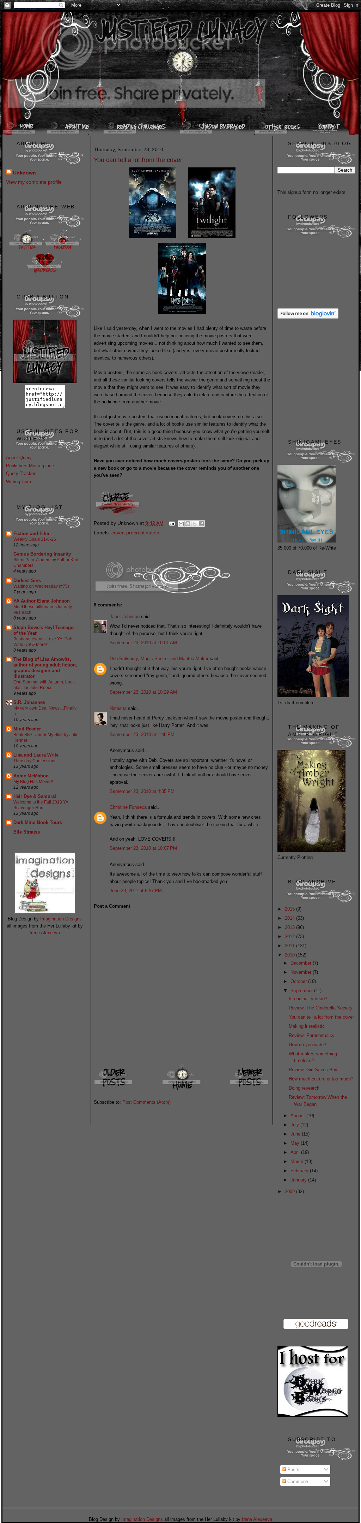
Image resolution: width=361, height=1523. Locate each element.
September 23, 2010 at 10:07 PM (143, 848)
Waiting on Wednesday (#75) (41, 586)
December (301, 963)
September (302, 990)
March (297, 1161)
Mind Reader (27, 728)
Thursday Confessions (34, 760)
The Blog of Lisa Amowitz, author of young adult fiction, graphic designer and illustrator (45, 668)
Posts (292, 1469)
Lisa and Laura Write (36, 755)
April (295, 1152)
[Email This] (181, 523)
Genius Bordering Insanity (42, 554)
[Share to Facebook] (201, 523)
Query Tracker (20, 473)
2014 (290, 918)
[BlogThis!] (187, 523)
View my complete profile (34, 182)
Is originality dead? (308, 998)
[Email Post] (171, 523)
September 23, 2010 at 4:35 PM (142, 791)
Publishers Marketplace (30, 465)
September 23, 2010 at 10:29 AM (143, 692)
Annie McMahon (31, 775)
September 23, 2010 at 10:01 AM (143, 642)
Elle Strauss (26, 832)
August (298, 1115)
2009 (290, 1191)
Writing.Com (18, 481)
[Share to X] (194, 523)
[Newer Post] (250, 1089)
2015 (290, 909)
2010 (290, 955)
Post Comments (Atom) (146, 1102)
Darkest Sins (27, 580)
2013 (290, 927)
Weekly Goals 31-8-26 (34, 539)
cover (117, 532)
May (295, 1143)
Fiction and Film (31, 533)
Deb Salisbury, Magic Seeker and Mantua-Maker (159, 658)
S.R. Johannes (29, 702)
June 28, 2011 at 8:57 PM (136, 890)
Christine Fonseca (128, 807)
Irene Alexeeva (45, 932)
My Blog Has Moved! (33, 781)
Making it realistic (307, 1026)
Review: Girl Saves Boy (313, 1069)
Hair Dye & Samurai (34, 796)
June (296, 1134)
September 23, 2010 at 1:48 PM (142, 734)
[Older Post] (114, 1089)
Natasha (118, 708)
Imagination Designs (61, 918)
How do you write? (307, 1044)
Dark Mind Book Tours (37, 822)
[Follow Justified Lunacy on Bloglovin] (307, 317)
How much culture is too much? (321, 1078)
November (301, 972)
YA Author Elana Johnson (41, 601)
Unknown (24, 173)
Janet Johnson (125, 616)
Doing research (304, 1088)
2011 (290, 945)
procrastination (142, 532)
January (299, 1180)
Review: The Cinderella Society (321, 1008)
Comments (298, 1481)
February (300, 1170)
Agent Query (19, 457)
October (299, 981)
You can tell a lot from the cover (321, 1017)
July (295, 1124)
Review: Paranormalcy (312, 1035)
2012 (290, 936)
